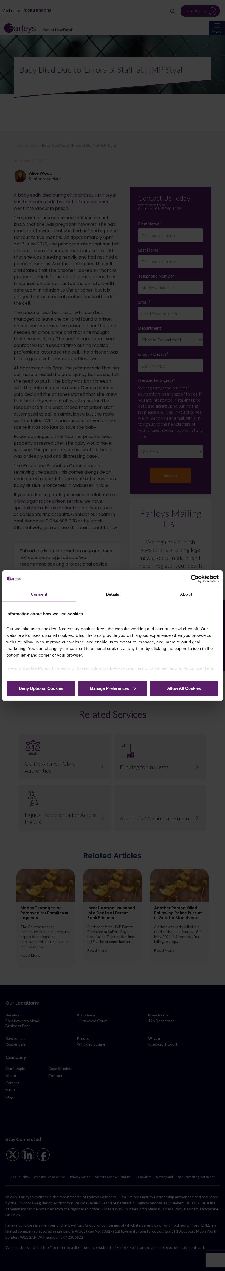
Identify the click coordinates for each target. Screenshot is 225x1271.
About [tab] (186, 594)
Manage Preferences (109, 688)
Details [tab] (112, 594)
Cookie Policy (36, 668)
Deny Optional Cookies (41, 688)
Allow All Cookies (184, 688)
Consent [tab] (39, 594)
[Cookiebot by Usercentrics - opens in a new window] (195, 579)
